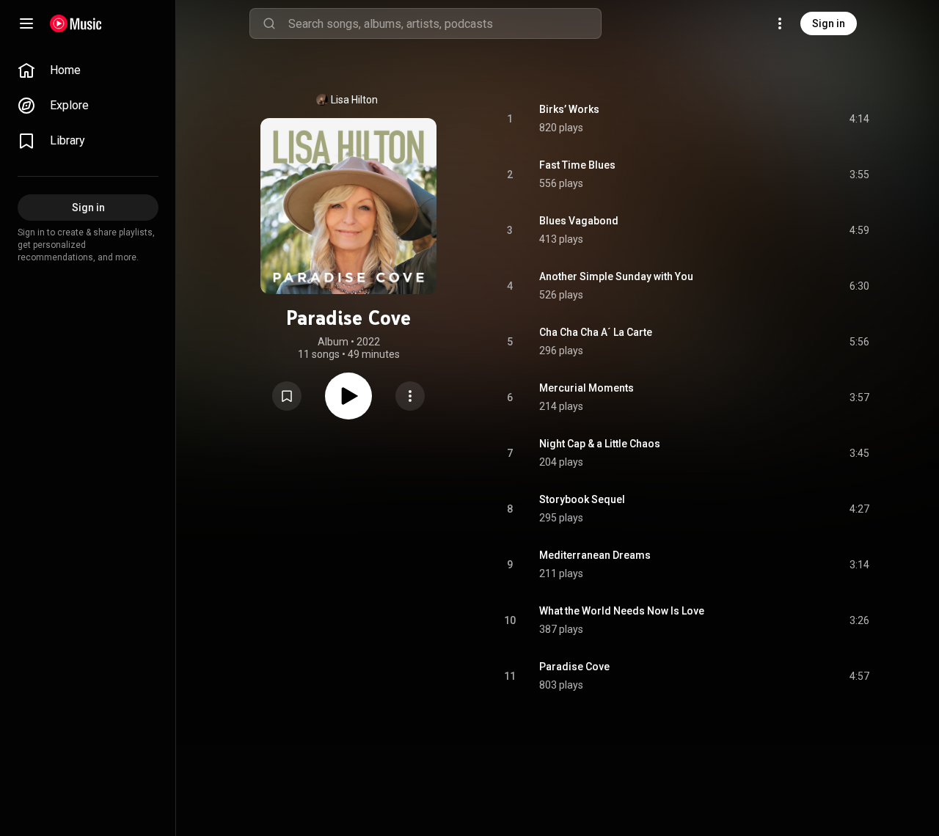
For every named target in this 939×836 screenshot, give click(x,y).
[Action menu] (410, 396)
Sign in (828, 23)
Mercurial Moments (586, 388)
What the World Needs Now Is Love (621, 611)
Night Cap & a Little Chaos (599, 444)
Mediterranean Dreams (595, 555)
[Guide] (26, 23)
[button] (287, 396)
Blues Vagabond (578, 221)
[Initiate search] (269, 23)
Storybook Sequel (582, 499)
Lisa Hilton (354, 100)
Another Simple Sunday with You (616, 276)
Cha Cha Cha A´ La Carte (595, 332)
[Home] (76, 23)
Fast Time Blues (577, 165)
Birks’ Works (569, 109)
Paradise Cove (574, 666)
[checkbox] (859, 119)
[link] (88, 70)
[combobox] (444, 23)
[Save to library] (287, 396)
